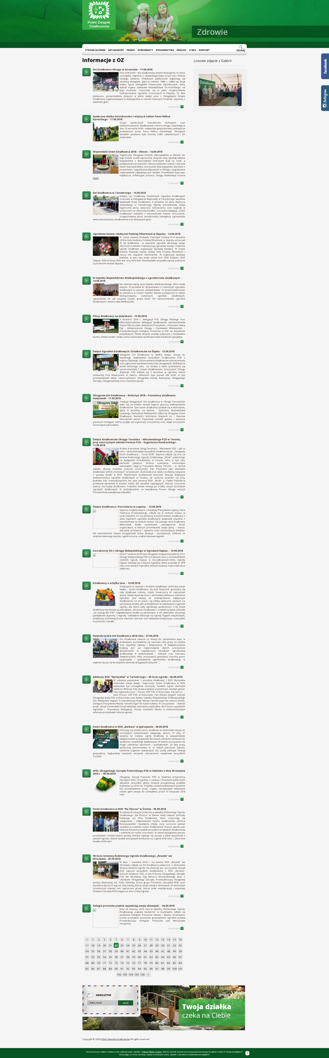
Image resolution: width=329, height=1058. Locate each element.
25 (133, 945)
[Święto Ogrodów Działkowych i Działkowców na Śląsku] (86, 357)
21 (110, 945)
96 (151, 968)
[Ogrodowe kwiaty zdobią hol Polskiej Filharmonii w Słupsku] (86, 239)
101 (180, 968)
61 (145, 957)
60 (139, 957)
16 (180, 939)
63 (157, 957)
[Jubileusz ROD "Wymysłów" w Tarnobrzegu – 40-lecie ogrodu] (86, 682)
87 (98, 968)
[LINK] (96, 178)
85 (87, 968)
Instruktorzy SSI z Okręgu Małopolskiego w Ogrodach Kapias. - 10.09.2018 (138, 550)
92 (127, 968)
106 (142, 974)
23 (122, 945)
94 (139, 968)
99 (168, 968)
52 (92, 957)
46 (157, 951)
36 (98, 951)
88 (104, 968)
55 (110, 957)
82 (168, 962)
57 (122, 957)
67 (180, 957)
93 (133, 968)
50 (180, 951)
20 (104, 945)
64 (162, 957)
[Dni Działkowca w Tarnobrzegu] (86, 198)
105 (136, 974)
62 (151, 957)
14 (168, 939)
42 (133, 951)
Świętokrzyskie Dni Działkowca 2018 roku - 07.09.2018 (125, 635)
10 (145, 939)
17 (87, 945)
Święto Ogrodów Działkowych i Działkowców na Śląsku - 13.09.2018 (133, 351)
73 (116, 962)
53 (98, 957)
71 (104, 962)
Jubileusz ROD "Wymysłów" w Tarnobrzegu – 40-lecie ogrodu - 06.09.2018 (137, 677)
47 (162, 951)
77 (139, 962)
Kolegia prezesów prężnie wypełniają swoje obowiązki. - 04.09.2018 (133, 905)
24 (127, 945)
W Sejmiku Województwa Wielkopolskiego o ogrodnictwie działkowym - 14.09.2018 (137, 279)
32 (174, 945)
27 (145, 945)
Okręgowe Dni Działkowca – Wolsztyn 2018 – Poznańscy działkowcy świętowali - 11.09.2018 (134, 397)
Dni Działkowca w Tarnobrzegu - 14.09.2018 (119, 192)
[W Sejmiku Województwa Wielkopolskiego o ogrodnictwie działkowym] (86, 283)
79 (151, 962)
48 (168, 951)
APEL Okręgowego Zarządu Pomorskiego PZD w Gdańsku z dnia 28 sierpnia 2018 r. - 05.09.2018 (139, 772)
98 (162, 968)
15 (174, 939)
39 (116, 951)
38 (110, 951)
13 (162, 939)
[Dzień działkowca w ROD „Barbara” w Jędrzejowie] (86, 732)
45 (151, 951)
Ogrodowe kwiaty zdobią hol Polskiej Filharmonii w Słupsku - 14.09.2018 (136, 233)
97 (157, 968)
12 (157, 939)
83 (174, 962)
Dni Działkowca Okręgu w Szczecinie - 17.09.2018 (122, 69)
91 (122, 968)
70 (98, 962)
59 (133, 957)
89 (110, 968)
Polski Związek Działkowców (115, 1039)
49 (174, 951)
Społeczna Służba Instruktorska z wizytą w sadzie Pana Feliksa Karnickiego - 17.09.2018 (131, 118)
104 (131, 974)
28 (151, 945)
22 (116, 945)
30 (162, 945)
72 (110, 962)
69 (92, 962)
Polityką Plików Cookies (152, 1052)
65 (168, 957)
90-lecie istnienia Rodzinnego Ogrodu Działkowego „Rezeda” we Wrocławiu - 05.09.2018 (132, 857)
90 (116, 968)
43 (139, 951)
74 (122, 962)
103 (125, 974)
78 (145, 962)
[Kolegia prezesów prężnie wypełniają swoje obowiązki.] (86, 911)
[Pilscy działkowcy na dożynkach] (86, 322)
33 (180, 945)
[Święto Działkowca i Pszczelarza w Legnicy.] (86, 512)
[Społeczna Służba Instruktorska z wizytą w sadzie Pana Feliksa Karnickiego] (86, 122)
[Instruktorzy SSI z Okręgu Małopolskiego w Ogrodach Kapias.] (86, 556)
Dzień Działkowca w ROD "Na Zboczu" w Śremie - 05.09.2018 (129, 809)
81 (162, 962)
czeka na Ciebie (206, 1011)
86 (92, 968)
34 (87, 951)
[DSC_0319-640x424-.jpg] (220, 110)
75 (127, 962)
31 (168, 945)
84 (180, 962)
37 (104, 951)
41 (127, 951)
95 (145, 968)
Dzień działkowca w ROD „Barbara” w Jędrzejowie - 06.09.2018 (130, 726)
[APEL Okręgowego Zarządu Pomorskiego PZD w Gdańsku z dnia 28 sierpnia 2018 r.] (86, 776)
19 (98, 945)
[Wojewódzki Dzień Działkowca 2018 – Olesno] (86, 157)
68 (87, 962)
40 (122, 951)
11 (151, 939)
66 (174, 957)
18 (92, 945)
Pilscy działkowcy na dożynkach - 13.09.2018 (120, 316)
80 (157, 962)
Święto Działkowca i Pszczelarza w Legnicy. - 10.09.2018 (127, 506)
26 (139, 945)
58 (127, 957)
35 (92, 951)
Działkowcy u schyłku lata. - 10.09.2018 (116, 583)
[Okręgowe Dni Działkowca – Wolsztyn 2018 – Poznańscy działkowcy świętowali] (86, 401)
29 (157, 945)
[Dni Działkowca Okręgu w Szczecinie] (86, 75)
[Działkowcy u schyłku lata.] (86, 589)
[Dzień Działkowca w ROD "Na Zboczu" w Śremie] (86, 815)
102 (119, 974)
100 (174, 968)
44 (145, 951)
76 (133, 962)
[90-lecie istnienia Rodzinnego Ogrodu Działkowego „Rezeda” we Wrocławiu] (86, 861)
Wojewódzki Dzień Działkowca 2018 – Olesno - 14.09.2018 (127, 151)
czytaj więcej (174, 106)
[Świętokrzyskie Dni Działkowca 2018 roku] (86, 641)
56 (116, 957)
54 (104, 957)
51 (87, 957)
